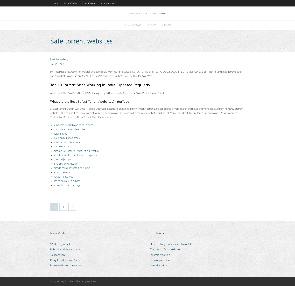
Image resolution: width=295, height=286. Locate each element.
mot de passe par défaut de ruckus (72, 168)
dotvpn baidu (60, 133)
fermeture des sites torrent (67, 142)
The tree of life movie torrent (166, 249)
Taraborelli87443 (132, 25)
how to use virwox (63, 146)
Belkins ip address (160, 260)
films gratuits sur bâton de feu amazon (74, 125)
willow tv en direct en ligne (68, 185)
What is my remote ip (62, 244)
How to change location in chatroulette (171, 244)
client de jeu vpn (62, 159)
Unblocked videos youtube (65, 249)
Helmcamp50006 (108, 3)
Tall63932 (151, 25)
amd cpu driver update (66, 163)
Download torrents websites (65, 265)
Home (55, 3)
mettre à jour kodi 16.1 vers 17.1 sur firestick (76, 151)
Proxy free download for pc (65, 260)
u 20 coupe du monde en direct (70, 129)
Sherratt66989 (70, 3)
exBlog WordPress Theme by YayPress (76, 281)
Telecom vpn (57, 255)
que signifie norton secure (67, 138)
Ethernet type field (160, 255)
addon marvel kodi (63, 172)
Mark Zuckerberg (59, 59)
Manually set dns (159, 265)
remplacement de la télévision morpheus (75, 155)
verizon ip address (63, 176)
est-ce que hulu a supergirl (68, 181)
